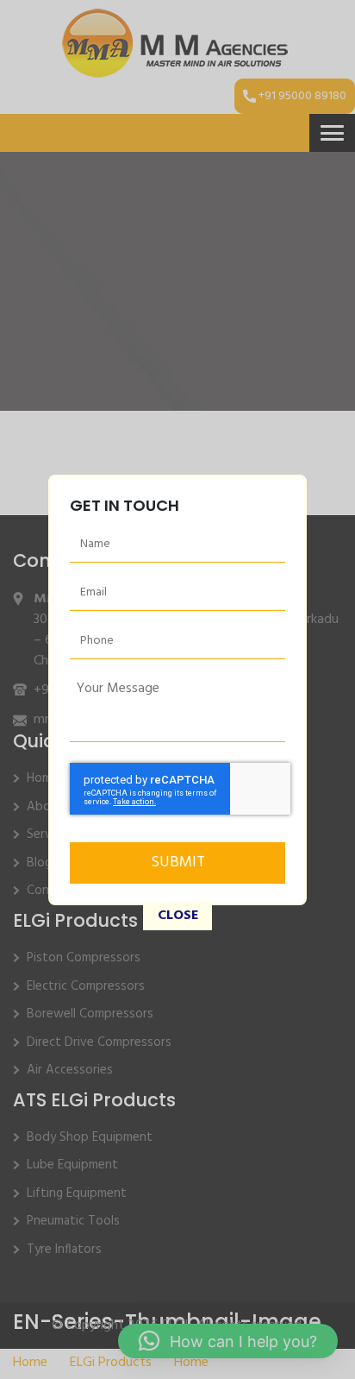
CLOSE (178, 915)
